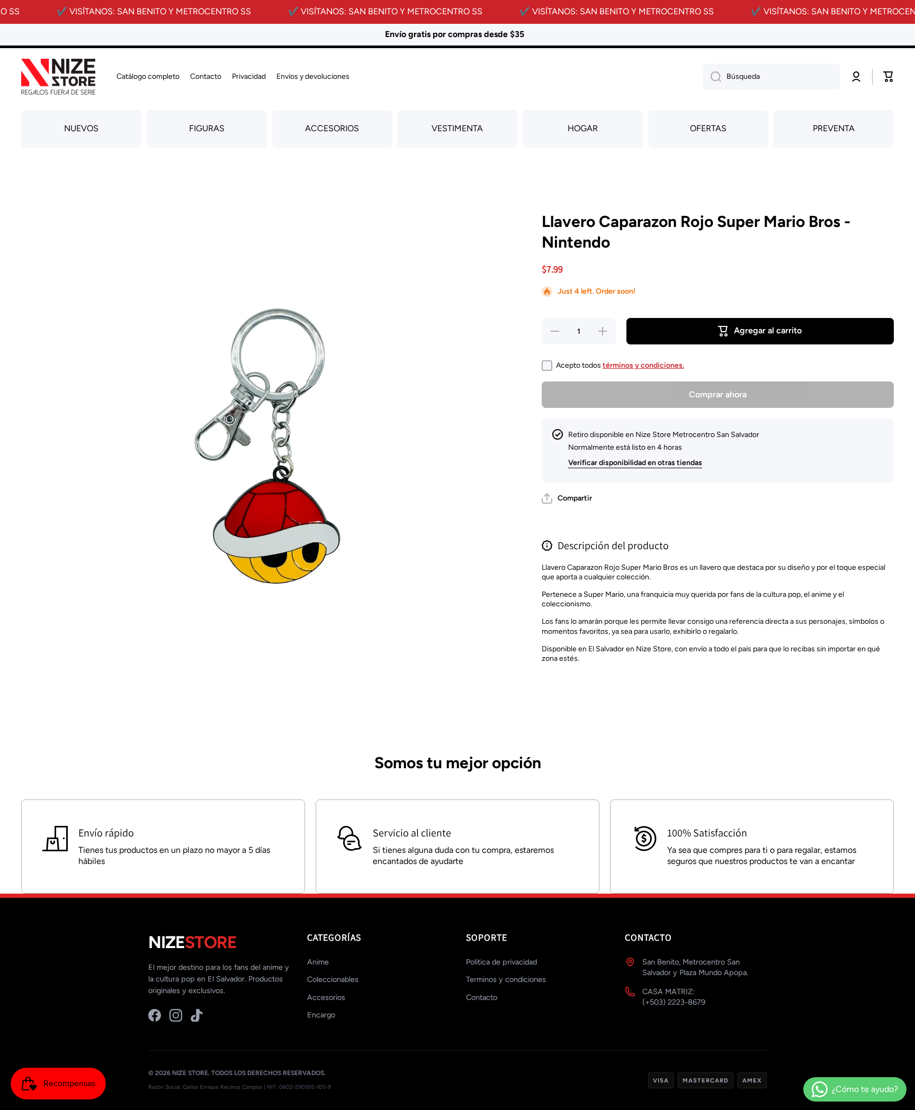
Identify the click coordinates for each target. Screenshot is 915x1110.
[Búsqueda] (712, 76)
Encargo (321, 1015)
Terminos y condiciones (506, 979)
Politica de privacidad (501, 962)
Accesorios (326, 997)
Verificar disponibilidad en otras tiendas (635, 462)
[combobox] (771, 76)
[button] (567, 498)
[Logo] (58, 77)
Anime (318, 962)
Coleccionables (332, 979)
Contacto (481, 997)
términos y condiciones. (643, 365)
